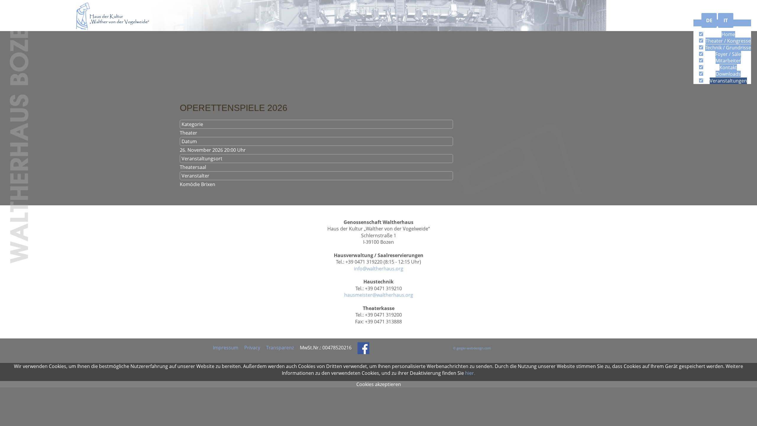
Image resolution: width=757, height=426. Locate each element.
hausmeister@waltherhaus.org (378, 295)
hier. (470, 373)
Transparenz (280, 347)
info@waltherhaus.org (378, 268)
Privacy (252, 347)
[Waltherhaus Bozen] (114, 15)
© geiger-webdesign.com (472, 348)
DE (709, 20)
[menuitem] (728, 34)
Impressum (225, 347)
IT (726, 20)
